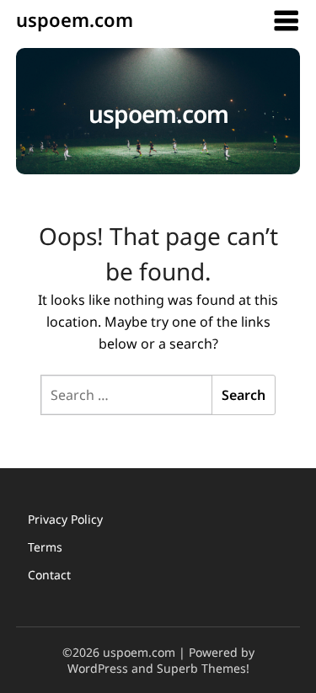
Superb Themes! (203, 668)
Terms (45, 547)
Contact (49, 575)
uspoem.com (74, 19)
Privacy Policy (65, 519)
